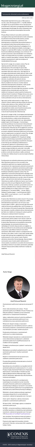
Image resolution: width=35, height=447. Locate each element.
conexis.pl (14, 444)
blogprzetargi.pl (22, 444)
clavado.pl (29, 444)
